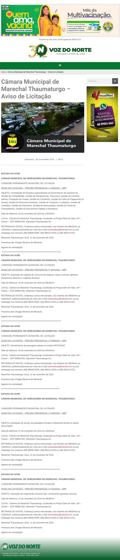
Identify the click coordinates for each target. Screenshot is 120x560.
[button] (60, 65)
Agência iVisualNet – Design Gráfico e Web (26, 555)
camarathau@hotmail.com (60, 230)
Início (3, 72)
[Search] (115, 81)
